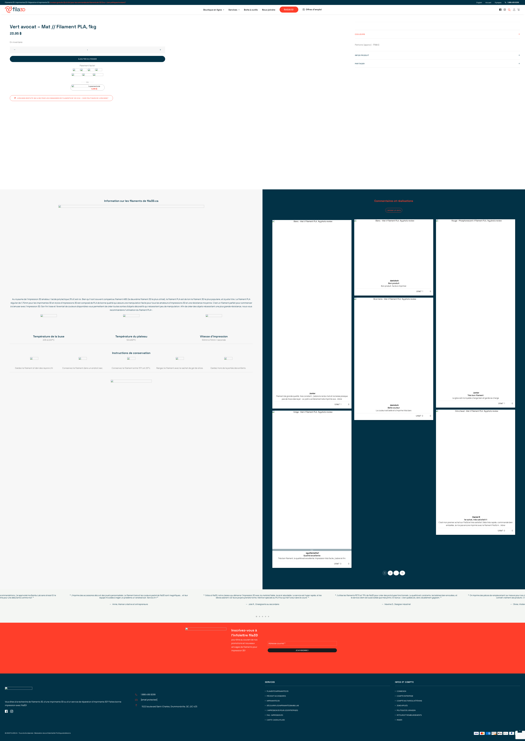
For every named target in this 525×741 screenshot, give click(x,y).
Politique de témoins (63, 733)
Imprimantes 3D (273, 701)
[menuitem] (480, 2)
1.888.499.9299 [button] (148, 694)
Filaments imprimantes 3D (277, 691)
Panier (399, 720)
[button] (500, 9)
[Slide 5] (268, 616)
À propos (498, 2)
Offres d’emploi (314, 9)
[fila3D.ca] (15, 9)
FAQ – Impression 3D (275, 715)
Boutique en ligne (212, 9)
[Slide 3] (262, 616)
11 (402, 573)
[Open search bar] (509, 10)
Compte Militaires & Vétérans (409, 701)
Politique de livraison (406, 710)
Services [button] (232, 9)
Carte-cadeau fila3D (276, 720)
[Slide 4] (265, 616)
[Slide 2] (259, 616)
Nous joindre (268, 9)
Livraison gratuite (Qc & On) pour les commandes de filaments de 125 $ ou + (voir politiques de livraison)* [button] (63, 98)
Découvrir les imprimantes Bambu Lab (283, 705)
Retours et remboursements (409, 715)
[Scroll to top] (520, 730)
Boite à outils (251, 9)
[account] (514, 9)
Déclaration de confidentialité (44, 733)
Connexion (401, 691)
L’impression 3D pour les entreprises (282, 710)
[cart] (518, 9)
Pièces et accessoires (276, 696)
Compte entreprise (405, 696)
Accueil (488, 2)
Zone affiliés (402, 705)
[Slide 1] (256, 616)
